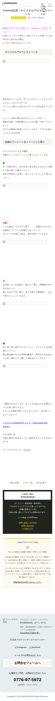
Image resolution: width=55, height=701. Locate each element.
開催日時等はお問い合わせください (27, 582)
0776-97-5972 (28, 679)
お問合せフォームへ (27, 662)
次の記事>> (41, 483)
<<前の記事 (13, 483)
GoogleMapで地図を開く (30, 633)
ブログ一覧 (27, 483)
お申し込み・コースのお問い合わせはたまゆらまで (27, 526)
